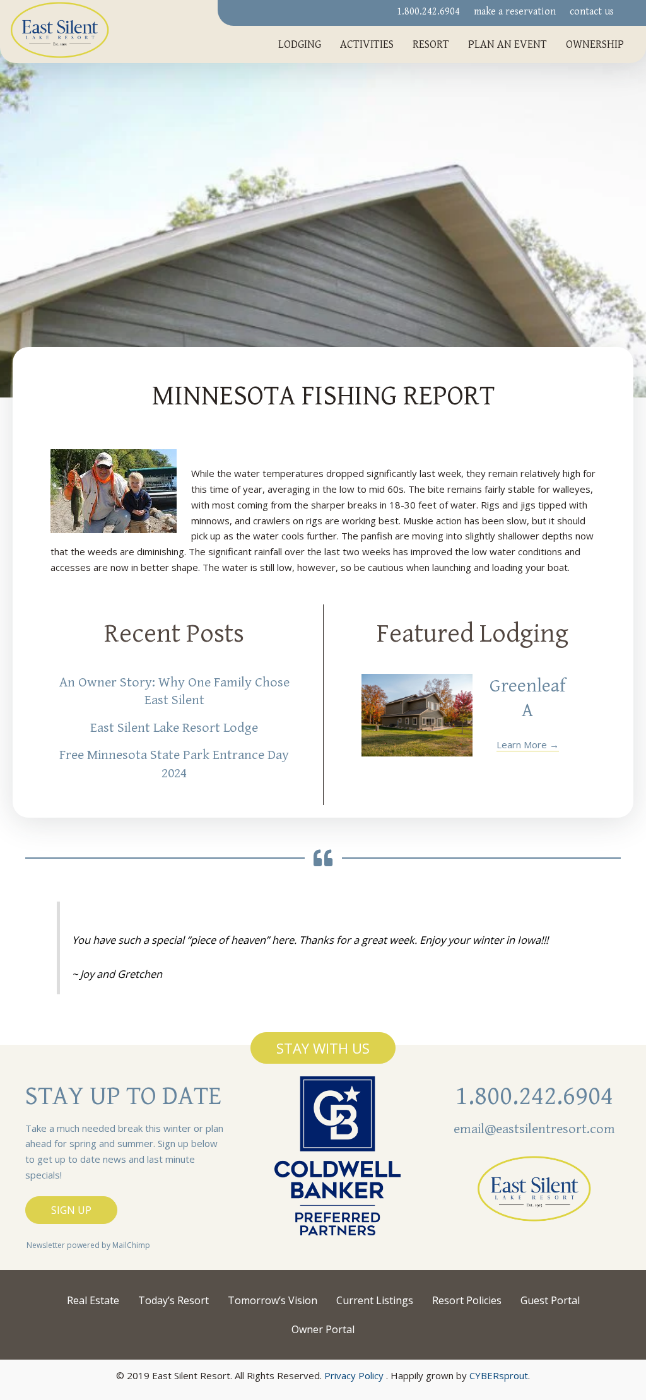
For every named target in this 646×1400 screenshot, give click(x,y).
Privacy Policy (354, 1375)
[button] (323, 1048)
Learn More (527, 744)
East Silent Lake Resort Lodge (174, 728)
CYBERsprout (498, 1375)
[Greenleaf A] (417, 715)
